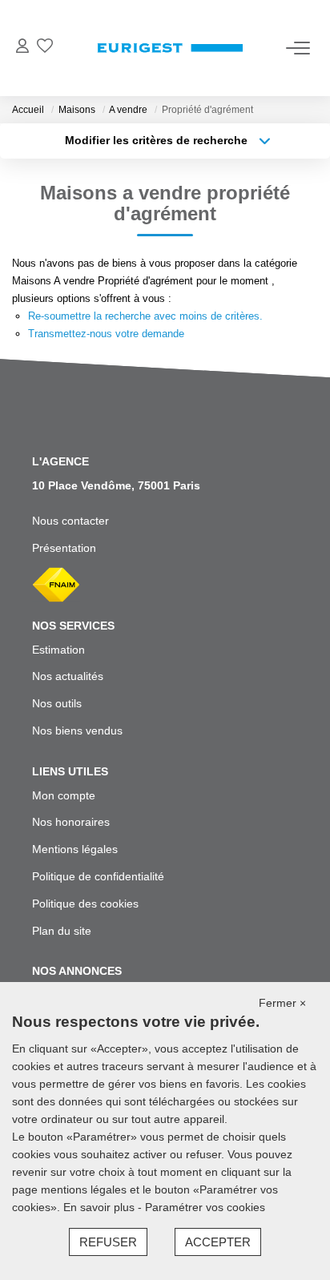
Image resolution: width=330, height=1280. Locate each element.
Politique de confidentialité (98, 876)
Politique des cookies (85, 903)
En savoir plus (100, 1207)
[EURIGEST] (170, 48)
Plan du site (61, 930)
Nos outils (57, 703)
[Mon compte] (22, 47)
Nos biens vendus (77, 730)
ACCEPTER (218, 1242)
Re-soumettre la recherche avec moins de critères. (145, 316)
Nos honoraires (71, 821)
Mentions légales (75, 849)
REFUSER (108, 1242)
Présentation (64, 547)
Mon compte (63, 795)
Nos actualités (67, 676)
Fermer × (282, 1002)
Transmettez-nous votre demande (106, 334)
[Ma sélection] (45, 47)
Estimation (58, 649)
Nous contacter (70, 520)
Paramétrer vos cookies (205, 1207)
